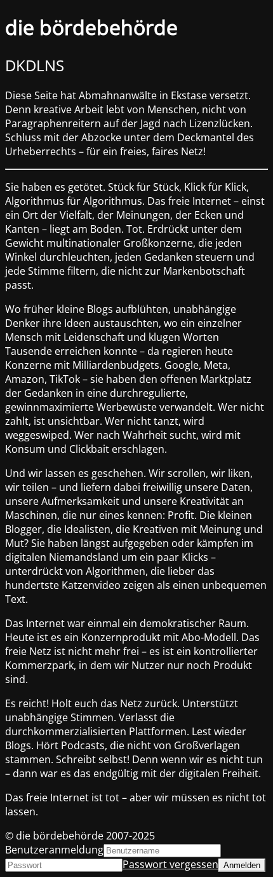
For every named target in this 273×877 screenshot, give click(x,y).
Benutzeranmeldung (54, 850)
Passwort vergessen (170, 864)
